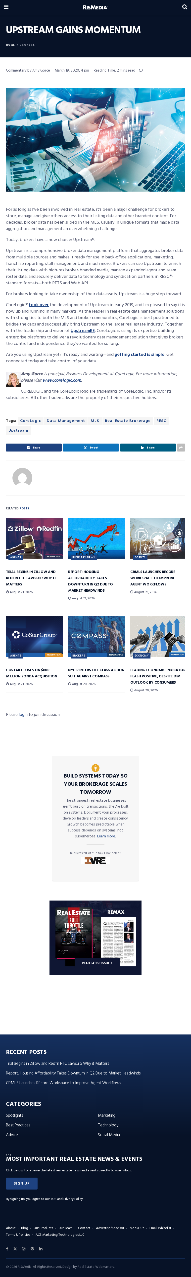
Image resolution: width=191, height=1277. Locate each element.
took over (39, 305)
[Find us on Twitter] (15, 1248)
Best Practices (18, 1125)
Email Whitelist (160, 1228)
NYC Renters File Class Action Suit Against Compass (96, 673)
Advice (12, 1135)
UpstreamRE (83, 330)
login (23, 714)
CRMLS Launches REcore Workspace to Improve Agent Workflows (152, 578)
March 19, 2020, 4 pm (72, 71)
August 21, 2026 (21, 592)
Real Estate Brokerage (128, 421)
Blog (24, 1228)
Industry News (83, 557)
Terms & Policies (18, 1235)
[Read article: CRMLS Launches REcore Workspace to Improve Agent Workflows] (159, 538)
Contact (84, 1228)
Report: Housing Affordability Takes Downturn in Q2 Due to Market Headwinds (90, 581)
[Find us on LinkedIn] (41, 1248)
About (11, 1228)
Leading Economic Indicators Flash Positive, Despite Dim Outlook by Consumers (158, 676)
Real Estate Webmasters (96, 1267)
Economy (142, 656)
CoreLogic (30, 421)
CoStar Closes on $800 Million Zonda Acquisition (31, 673)
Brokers (27, 45)
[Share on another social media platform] (181, 448)
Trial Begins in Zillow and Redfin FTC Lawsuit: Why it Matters (31, 578)
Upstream (18, 430)
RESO (161, 421)
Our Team (65, 1228)
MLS (95, 421)
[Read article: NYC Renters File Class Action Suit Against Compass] (96, 636)
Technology (108, 1125)
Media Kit (137, 1228)
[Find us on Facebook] (7, 1248)
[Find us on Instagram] (24, 1248)
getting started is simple (139, 354)
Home (10, 45)
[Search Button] (184, 7)
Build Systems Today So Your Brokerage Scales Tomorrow (95, 784)
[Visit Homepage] (95, 7)
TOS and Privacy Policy (66, 1199)
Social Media (109, 1135)
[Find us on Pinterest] (32, 1248)
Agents (15, 557)
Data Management (66, 421)
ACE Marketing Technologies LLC (60, 1235)
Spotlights (14, 1115)
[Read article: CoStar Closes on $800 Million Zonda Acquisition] (34, 636)
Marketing (106, 1115)
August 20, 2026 (83, 684)
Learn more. (106, 836)
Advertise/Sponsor (110, 1228)
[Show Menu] (6, 7)
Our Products (43, 1228)
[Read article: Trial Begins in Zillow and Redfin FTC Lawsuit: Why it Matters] (34, 538)
